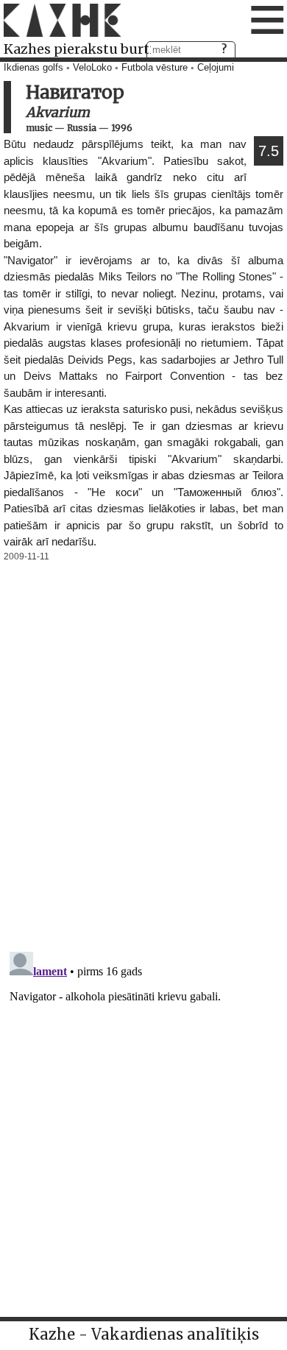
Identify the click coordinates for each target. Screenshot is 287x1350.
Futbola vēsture (154, 68)
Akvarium (58, 112)
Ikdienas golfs (33, 68)
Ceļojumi (215, 68)
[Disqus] (143, 749)
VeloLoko (92, 68)
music (39, 127)
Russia (81, 127)
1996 (121, 127)
